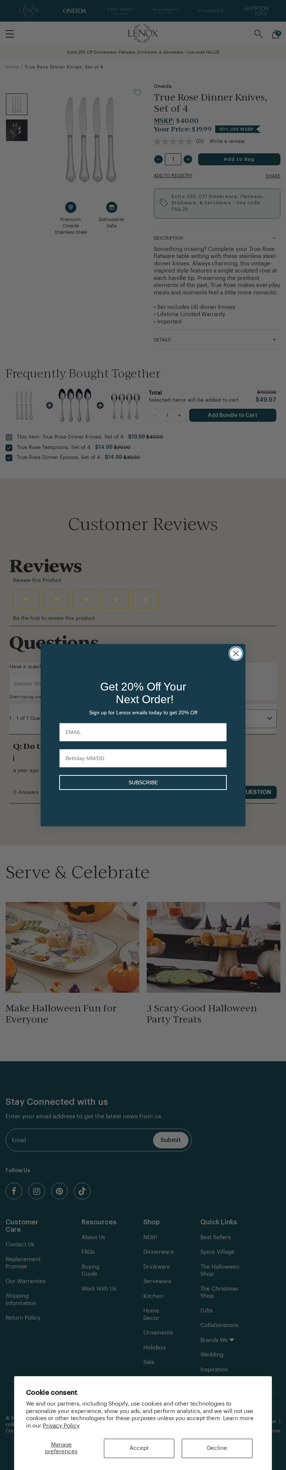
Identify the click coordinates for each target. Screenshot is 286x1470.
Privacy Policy (61, 1426)
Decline (217, 1448)
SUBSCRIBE (143, 782)
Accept (139, 1448)
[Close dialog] (235, 653)
